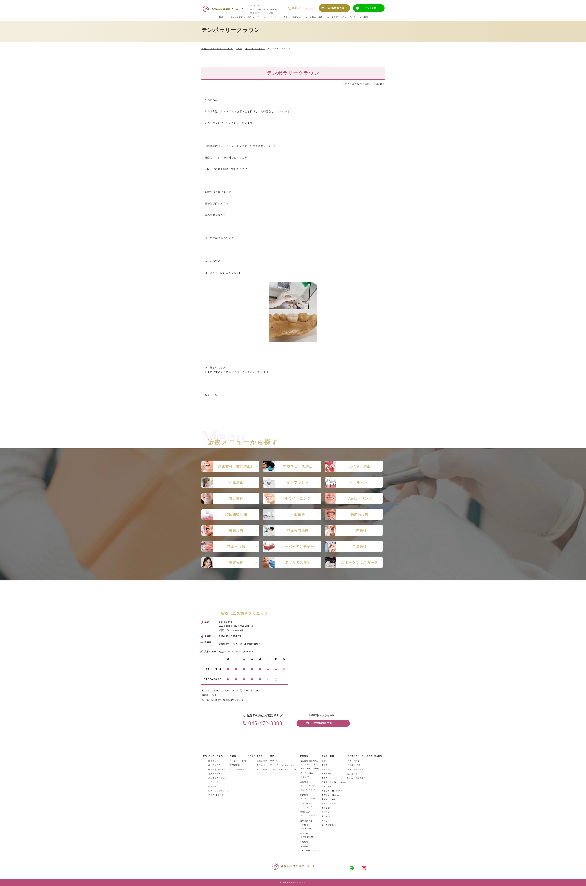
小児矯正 (305, 777)
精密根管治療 (307, 837)
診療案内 (304, 755)
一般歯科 (304, 825)
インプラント (306, 803)
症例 (272, 755)
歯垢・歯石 (327, 773)
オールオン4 (306, 807)
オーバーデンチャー (310, 815)
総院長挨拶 (262, 760)
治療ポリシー (214, 760)
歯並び (325, 778)
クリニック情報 (215, 755)
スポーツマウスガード (310, 850)
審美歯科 (304, 782)
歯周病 (325, 765)
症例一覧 (274, 760)
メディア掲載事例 (355, 769)
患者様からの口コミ (217, 778)
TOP (205, 755)
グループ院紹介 (354, 760)
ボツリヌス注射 (308, 798)
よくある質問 (214, 782)
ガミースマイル (329, 803)
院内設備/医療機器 (217, 769)
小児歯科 (304, 846)
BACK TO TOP (582, 882)
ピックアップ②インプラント (283, 769)
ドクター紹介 (263, 769)
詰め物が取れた (329, 825)
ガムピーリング (308, 790)
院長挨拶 (261, 765)
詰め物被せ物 (306, 820)
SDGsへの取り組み (356, 778)
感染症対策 (352, 773)
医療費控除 (235, 765)
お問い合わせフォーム (218, 790)
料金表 (233, 755)
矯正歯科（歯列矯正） (310, 760)
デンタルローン (237, 769)
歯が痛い (326, 816)
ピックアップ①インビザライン (284, 765)
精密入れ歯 (305, 812)
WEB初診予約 (336, 8)
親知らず (326, 812)
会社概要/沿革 (354, 765)
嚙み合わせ (327, 786)
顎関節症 (326, 807)
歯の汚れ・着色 (329, 799)
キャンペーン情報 (238, 760)
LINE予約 (370, 8)
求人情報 (378, 755)
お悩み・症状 (328, 755)
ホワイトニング (308, 785)
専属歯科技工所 (215, 773)
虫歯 (324, 760)
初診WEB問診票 (216, 795)
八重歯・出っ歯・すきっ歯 (334, 782)
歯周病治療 (306, 828)
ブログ (370, 755)
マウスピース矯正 (309, 764)
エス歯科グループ (355, 755)
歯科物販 (212, 786)
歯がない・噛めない (331, 795)
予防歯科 (304, 842)
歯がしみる (327, 820)
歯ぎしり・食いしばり (332, 790)
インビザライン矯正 (310, 768)
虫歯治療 (304, 833)
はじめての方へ (215, 765)
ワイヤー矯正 (307, 772)
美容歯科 (304, 795)
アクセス (251, 755)
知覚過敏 (326, 769)
